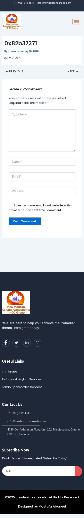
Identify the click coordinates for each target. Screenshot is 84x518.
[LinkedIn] (43, 8)
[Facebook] (36, 8)
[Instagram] (50, 8)
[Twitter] (16, 343)
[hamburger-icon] (76, 21)
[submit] (78, 471)
